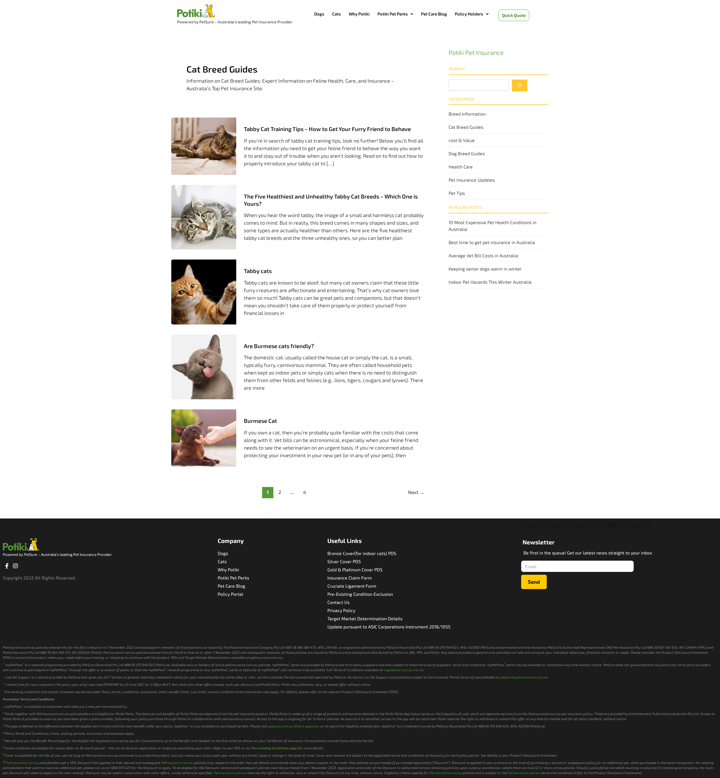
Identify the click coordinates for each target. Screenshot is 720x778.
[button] (395, 14)
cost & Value (462, 140)
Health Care (461, 166)
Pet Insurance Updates (472, 179)
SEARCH (457, 69)
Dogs (319, 13)
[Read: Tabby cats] (203, 291)
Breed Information (467, 113)
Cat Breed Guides (466, 127)
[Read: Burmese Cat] (203, 437)
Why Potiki (359, 13)
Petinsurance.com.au (22, 763)
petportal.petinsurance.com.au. (524, 677)
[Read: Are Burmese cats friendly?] (203, 366)
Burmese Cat (260, 420)
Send (534, 582)
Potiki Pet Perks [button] (392, 13)
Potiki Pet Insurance (476, 52)
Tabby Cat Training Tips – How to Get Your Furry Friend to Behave (327, 128)
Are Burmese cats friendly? (279, 345)
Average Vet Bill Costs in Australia (483, 255)
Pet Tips (457, 193)
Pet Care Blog (434, 13)
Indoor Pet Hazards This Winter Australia (490, 282)
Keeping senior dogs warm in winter (485, 268)
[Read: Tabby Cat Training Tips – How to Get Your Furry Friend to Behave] (203, 145)
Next (416, 492)
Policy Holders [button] (469, 13)
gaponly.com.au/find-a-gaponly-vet (296, 726)
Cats (336, 13)
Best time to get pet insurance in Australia (492, 242)
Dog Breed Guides (467, 153)
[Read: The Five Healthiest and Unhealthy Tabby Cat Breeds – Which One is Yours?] (203, 216)
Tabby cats (258, 270)
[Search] (519, 85)
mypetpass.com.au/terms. (404, 670)
